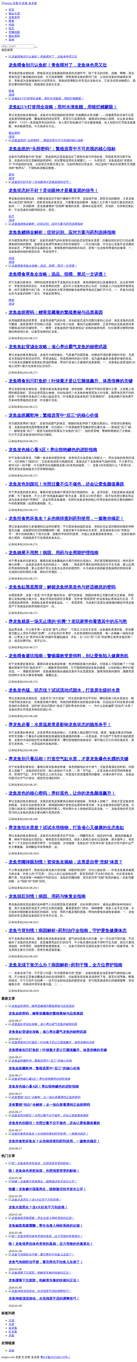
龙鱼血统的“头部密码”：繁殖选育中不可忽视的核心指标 (62, 148)
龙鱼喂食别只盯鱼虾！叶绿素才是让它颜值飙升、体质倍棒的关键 (71, 381)
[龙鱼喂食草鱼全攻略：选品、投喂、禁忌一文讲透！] (43, 265)
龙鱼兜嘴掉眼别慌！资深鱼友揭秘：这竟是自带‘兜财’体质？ (66, 862)
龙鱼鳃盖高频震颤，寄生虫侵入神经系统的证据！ (46, 1225)
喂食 (11, 20)
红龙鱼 (13, 1331)
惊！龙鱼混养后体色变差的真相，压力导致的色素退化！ (51, 1244)
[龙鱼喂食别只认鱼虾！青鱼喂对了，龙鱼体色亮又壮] (43, 56)
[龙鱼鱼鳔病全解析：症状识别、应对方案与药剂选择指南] (46, 223)
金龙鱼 (13, 1327)
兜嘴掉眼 (14, 32)
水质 (11, 1324)
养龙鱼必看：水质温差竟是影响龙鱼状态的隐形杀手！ (60, 724)
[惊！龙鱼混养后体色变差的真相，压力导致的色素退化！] (46, 1236)
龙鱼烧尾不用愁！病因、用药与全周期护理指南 (53, 552)
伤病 (11, 24)
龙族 (11, 1350)
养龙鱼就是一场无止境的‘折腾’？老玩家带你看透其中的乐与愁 (68, 621)
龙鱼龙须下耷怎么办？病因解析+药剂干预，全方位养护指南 (65, 965)
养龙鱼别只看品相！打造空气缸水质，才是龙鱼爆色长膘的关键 (68, 758)
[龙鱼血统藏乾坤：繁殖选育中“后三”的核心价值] (40, 1060)
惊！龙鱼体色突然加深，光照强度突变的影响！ (44, 1171)
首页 (11, 9)
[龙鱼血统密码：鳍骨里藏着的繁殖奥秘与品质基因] (41, 1005)
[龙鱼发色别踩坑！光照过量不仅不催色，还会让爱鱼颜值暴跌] (48, 1115)
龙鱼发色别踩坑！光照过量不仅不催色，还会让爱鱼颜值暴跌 (66, 484)
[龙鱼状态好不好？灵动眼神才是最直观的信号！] (40, 182)
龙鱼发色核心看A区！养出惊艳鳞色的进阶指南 (53, 449)
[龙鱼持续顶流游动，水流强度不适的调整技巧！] (40, 1291)
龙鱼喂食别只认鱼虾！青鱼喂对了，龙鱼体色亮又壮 (58, 65)
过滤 (11, 1320)
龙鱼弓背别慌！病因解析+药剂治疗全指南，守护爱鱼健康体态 (68, 930)
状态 (11, 28)
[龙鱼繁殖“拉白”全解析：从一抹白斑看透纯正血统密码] (44, 1097)
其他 (11, 39)
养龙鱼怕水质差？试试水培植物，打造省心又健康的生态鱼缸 (66, 827)
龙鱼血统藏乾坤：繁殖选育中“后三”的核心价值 (53, 415)
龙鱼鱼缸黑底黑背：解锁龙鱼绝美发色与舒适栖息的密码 (62, 587)
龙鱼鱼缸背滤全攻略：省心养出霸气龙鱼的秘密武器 (58, 346)
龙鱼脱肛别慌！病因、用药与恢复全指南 (47, 896)
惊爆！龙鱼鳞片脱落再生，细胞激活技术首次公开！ (48, 1189)
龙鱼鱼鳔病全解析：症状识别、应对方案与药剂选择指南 (62, 232)
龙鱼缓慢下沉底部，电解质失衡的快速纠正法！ (44, 1280)
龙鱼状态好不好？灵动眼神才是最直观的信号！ (53, 190)
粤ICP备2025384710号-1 (55, 1357)
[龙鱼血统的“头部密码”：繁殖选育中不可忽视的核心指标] (46, 140)
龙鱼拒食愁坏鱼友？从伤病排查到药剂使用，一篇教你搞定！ (66, 518)
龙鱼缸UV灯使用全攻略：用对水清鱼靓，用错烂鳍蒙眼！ (63, 107)
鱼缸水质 (14, 13)
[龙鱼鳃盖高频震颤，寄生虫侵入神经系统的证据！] (41, 1217)
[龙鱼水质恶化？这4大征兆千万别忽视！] (35, 1199)
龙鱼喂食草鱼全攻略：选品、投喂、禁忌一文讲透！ (58, 274)
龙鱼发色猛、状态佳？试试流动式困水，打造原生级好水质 (64, 690)
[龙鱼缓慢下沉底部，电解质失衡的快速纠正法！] (40, 1272)
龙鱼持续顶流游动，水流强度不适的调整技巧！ (44, 1298)
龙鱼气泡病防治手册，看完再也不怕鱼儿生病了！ (46, 1262)
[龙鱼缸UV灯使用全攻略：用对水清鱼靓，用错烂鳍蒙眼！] (46, 98)
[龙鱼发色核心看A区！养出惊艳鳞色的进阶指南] (39, 1078)
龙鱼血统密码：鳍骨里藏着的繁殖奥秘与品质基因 (56, 312)
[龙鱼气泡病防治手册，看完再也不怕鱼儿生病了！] (41, 1254)
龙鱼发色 (14, 17)
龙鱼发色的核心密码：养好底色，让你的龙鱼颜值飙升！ (62, 793)
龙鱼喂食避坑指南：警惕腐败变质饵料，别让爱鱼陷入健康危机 (68, 655)
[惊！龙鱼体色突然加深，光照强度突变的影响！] (40, 1163)
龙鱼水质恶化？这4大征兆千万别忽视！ (38, 1207)
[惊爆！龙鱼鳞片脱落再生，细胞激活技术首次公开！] (43, 1181)
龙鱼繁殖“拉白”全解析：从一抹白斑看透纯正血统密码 (49, 1105)
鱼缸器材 (14, 35)
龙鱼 (11, 1335)
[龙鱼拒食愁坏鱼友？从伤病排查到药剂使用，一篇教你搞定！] (48, 1133)
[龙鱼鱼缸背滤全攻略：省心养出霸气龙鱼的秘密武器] (43, 1024)
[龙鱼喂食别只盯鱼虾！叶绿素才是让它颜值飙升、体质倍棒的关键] (51, 1042)
